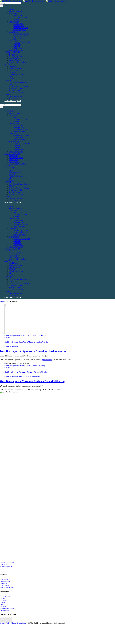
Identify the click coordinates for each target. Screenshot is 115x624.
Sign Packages (5, 585)
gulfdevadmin (47, 360)
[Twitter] (5, 620)
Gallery (7, 337)
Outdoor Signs (5, 581)
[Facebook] (1, 620)
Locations (3, 600)
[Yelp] (11, 620)
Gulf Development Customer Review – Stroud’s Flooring (24, 365)
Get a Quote (4, 610)
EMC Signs (4, 579)
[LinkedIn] (9, 620)
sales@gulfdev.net (6, 566)
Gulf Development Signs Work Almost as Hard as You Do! (25, 335)
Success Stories (5, 596)
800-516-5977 (5, 564)
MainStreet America (7, 608)
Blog (1, 604)
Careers (2, 598)
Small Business (35, 376)
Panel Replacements (7, 587)
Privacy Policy (5, 623)
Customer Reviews (11, 346)
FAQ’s (2, 602)
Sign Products (24, 376)
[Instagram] (3, 620)
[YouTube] (7, 620)
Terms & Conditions (19, 623)
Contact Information (7, 562)
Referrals (3, 606)
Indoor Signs (4, 583)
